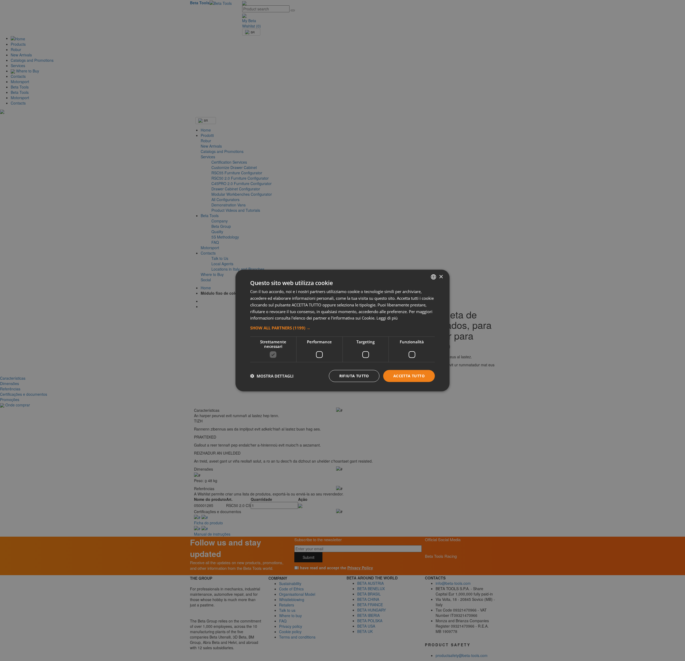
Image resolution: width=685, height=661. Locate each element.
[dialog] (342, 330)
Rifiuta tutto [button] (354, 375)
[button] (342, 327)
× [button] (441, 277)
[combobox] (433, 277)
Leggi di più (387, 318)
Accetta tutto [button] (409, 375)
